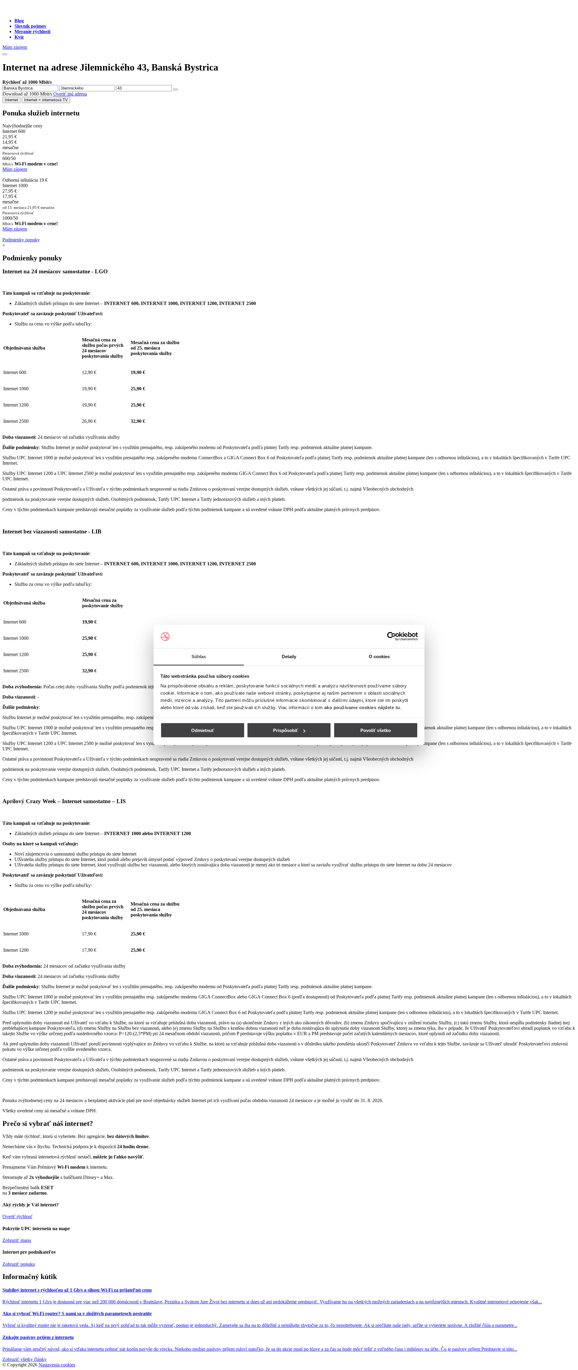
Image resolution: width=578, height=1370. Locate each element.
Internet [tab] (11, 100)
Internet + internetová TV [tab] (46, 100)
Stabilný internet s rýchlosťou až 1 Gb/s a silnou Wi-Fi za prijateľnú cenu (77, 1290)
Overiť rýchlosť (17, 1216)
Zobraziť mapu (16, 1240)
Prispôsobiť (285, 730)
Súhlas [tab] (198, 656)
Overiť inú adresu (70, 93)
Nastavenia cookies (57, 1364)
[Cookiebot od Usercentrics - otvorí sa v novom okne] (391, 636)
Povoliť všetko (375, 730)
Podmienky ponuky (21, 239)
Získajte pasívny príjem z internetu (38, 1337)
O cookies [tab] (379, 656)
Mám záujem (14, 47)
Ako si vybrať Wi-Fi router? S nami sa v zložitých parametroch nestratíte (77, 1313)
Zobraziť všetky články (24, 1359)
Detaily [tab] (289, 656)
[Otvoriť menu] (4, 54)
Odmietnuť (202, 730)
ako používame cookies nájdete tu (362, 707)
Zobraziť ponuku (18, 1264)
